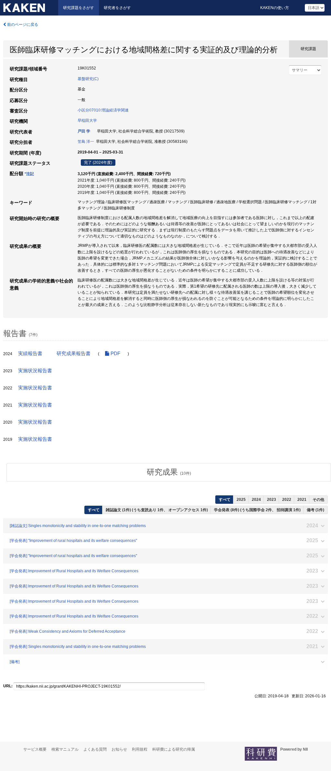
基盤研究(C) (88, 79)
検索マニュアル (65, 749)
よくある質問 (95, 749)
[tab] (168, 472)
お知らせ (119, 749)
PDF (114, 353)
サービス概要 (35, 749)
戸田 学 (84, 131)
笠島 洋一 (86, 141)
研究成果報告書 (74, 353)
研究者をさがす (117, 7)
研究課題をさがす (78, 7)
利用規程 (139, 749)
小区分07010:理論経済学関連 (103, 110)
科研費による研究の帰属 (173, 749)
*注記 (29, 174)
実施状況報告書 (35, 370)
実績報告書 (30, 353)
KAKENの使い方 (274, 7)
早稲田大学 (87, 120)
